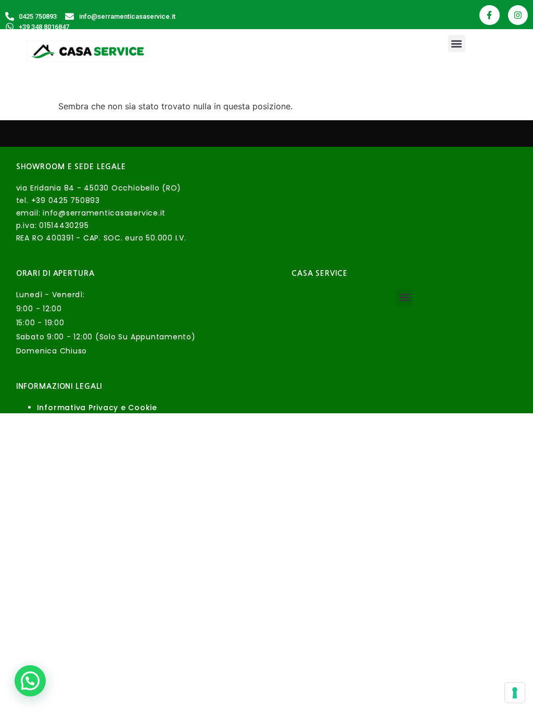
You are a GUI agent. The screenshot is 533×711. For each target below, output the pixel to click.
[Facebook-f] (489, 15)
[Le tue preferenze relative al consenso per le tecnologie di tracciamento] (515, 693)
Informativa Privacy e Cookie (97, 407)
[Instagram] (518, 15)
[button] (456, 43)
